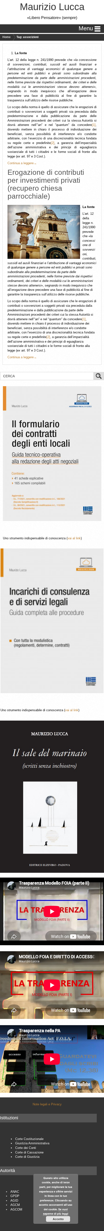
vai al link (74, 538)
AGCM (15, 1205)
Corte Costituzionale (29, 1139)
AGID (14, 1200)
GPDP (14, 1196)
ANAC (14, 1191)
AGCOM (16, 1209)
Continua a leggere (22, 163)
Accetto (58, 1219)
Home (6, 37)
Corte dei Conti (25, 1148)
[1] (94, 125)
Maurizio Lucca (52, 6)
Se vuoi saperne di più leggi (55, 1211)
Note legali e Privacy (47, 1104)
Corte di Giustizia (27, 1157)
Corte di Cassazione (29, 1152)
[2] (52, 143)
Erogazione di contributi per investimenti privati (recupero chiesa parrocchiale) (45, 184)
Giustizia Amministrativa (32, 1143)
